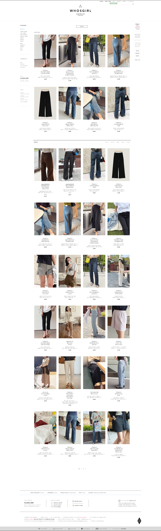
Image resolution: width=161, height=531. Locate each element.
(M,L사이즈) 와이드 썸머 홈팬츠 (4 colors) (45, 396)
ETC (21, 48)
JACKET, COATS (24, 36)
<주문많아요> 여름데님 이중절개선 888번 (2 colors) (70, 126)
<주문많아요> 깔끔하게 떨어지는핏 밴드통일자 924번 (118, 74)
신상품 (122, 142)
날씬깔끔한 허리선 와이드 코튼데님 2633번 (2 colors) (45, 188)
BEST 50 (22, 29)
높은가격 (112, 142)
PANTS (21, 41)
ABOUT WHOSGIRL (37, 492)
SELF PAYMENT (24, 65)
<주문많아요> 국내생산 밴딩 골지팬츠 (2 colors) (45, 126)
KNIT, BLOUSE (23, 34)
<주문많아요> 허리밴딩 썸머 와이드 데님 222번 (94, 345)
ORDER (124, 1)
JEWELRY (22, 45)
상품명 (117, 142)
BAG (21, 43)
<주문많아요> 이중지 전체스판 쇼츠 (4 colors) (45, 294)
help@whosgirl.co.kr (86, 519)
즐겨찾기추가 (137, 46)
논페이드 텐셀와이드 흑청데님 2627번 (69, 188)
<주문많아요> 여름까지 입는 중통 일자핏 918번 (94, 451)
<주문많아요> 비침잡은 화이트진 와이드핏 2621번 (118, 294)
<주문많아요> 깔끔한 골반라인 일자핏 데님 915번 (94, 126)
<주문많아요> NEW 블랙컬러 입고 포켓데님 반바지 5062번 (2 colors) (118, 451)
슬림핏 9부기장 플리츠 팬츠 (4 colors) (69, 345)
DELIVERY (22, 67)
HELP (82, 492)
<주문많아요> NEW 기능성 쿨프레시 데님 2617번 (94, 74)
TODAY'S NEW (23, 31)
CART (114, 1)
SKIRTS (22, 39)
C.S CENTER (131, 1)
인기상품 (128, 142)
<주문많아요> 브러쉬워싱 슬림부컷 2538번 (118, 126)
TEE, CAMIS (23, 33)
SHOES (22, 46)
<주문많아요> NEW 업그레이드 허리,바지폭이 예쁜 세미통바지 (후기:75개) (70, 398)
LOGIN (101, 1)
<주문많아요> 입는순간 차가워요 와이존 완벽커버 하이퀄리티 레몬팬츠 (69, 74)
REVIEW (22, 64)
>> (85, 468)
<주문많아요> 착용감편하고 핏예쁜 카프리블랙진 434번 (118, 242)
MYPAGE (119, 1)
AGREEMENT (52, 492)
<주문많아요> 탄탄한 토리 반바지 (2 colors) (70, 294)
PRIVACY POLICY (68, 492)
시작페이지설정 (137, 43)
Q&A (21, 62)
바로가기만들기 (137, 44)
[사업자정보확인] (83, 517)
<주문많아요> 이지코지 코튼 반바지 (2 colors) (118, 345)
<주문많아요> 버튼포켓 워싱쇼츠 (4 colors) (45, 451)
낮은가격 (107, 142)
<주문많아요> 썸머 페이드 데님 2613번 (118, 396)
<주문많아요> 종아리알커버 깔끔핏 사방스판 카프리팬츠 (45, 74)
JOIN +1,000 (108, 1)
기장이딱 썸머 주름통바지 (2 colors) (94, 395)
